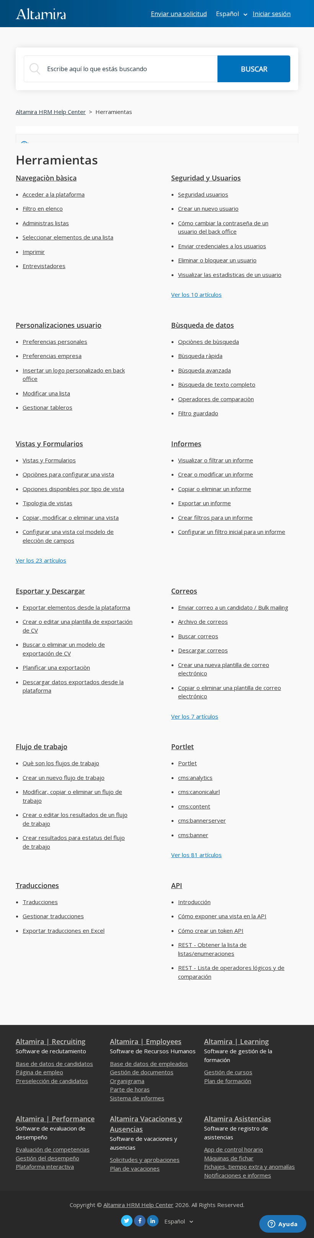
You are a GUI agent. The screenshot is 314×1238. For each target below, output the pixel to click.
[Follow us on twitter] (126, 1221)
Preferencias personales (55, 341)
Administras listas (46, 223)
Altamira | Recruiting (50, 1041)
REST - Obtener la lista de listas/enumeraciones (212, 949)
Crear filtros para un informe (215, 517)
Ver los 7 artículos (194, 716)
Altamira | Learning (236, 1041)
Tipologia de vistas (47, 503)
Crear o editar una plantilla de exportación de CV (77, 626)
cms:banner (193, 835)
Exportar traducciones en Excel (64, 930)
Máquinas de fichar (228, 1158)
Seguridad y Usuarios (206, 177)
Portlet (182, 746)
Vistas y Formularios (49, 443)
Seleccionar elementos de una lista (68, 237)
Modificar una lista (46, 393)
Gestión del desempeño (47, 1158)
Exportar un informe (204, 503)
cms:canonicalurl (199, 792)
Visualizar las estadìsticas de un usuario (229, 274)
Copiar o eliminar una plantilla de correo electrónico (229, 692)
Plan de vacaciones (135, 1168)
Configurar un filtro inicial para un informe (231, 531)
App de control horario (233, 1149)
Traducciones (37, 885)
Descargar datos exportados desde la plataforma (73, 686)
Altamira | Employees (146, 1041)
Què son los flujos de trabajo (61, 763)
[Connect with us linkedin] (153, 1221)
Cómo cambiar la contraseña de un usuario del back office (223, 227)
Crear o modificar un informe (215, 474)
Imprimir (34, 251)
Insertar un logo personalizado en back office (74, 374)
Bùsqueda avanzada (204, 370)
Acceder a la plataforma (54, 194)
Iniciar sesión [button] (272, 14)
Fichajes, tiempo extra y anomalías (249, 1166)
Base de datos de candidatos (54, 1063)
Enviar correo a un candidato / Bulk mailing (233, 607)
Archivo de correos (203, 621)
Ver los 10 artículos (196, 294)
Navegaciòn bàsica (46, 177)
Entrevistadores (44, 266)
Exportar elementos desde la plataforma (76, 607)
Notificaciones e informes (237, 1175)
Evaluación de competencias (53, 1149)
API (176, 885)
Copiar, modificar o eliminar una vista (71, 517)
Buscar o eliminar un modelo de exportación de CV (64, 649)
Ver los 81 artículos (196, 855)
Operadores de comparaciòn (216, 399)
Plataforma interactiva (45, 1166)
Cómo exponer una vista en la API (222, 916)
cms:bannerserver (202, 820)
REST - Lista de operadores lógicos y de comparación (231, 972)
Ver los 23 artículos (41, 560)
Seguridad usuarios (203, 194)
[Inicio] (40, 13)
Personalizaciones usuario (58, 325)
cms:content (194, 806)
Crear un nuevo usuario (208, 208)
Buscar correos (198, 636)
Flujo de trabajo (41, 746)
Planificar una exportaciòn (56, 667)
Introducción (194, 902)
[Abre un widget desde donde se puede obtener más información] (282, 1224)
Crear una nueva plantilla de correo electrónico (223, 669)
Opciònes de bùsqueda (208, 341)
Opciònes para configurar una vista (68, 474)
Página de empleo (39, 1072)
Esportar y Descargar (50, 590)
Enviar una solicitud (179, 14)
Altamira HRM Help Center (51, 112)
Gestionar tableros (47, 407)
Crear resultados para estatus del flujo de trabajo (74, 842)
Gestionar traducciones (53, 916)
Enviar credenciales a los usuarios (222, 246)
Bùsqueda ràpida (200, 356)
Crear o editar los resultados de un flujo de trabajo (75, 819)
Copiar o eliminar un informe (214, 489)
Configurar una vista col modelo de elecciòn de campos (68, 536)
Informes (186, 443)
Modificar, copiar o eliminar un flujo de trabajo (72, 796)
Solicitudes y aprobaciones (145, 1159)
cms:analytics (195, 777)
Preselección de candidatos (52, 1081)
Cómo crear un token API (211, 930)
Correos (184, 590)
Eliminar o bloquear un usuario (217, 260)
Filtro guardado (198, 413)
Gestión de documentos (141, 1072)
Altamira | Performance (55, 1118)
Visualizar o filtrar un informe (215, 460)
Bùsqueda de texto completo (216, 384)
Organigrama (127, 1081)
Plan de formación (227, 1081)
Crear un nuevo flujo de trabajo (64, 777)
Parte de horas (130, 1089)
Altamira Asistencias (237, 1118)
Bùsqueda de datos (202, 325)
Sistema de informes (137, 1098)
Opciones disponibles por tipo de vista (73, 489)
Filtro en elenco (43, 208)
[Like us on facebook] (140, 1221)
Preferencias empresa (52, 356)
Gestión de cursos (228, 1072)
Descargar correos (203, 650)
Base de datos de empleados (149, 1063)
